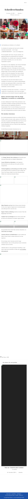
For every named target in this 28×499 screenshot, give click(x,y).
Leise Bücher (14, 494)
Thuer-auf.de (8, 494)
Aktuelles (20, 13)
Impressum (21, 495)
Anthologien (19, 494)
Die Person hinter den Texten (10, 495)
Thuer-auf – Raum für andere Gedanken (14, 467)
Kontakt (17, 495)
